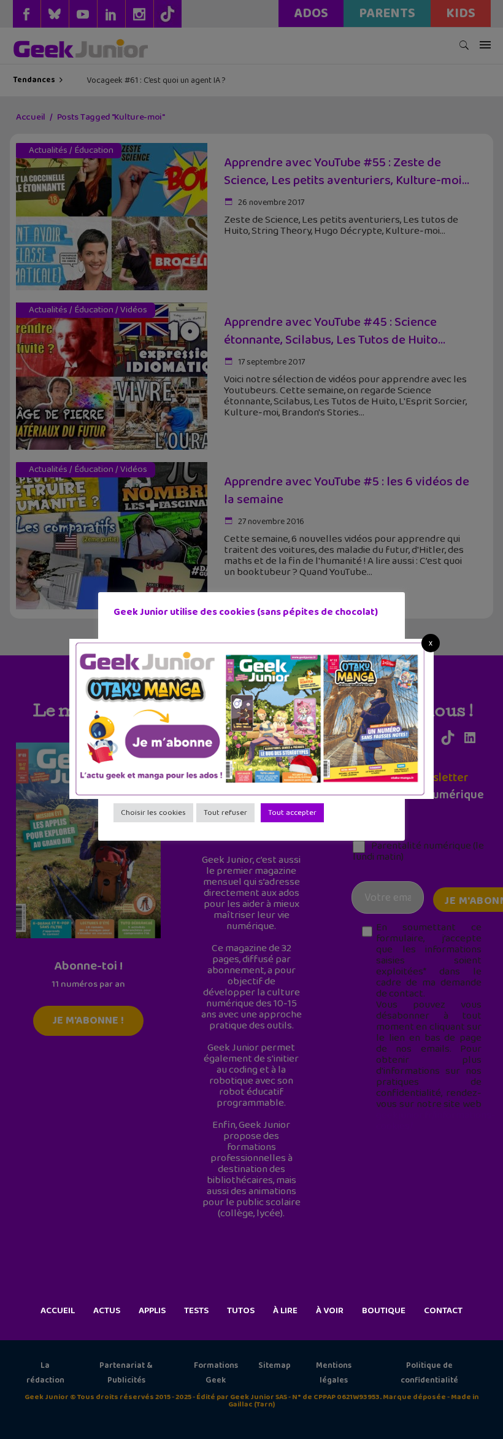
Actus (106, 1310)
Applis (152, 1310)
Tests (196, 1310)
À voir (330, 1310)
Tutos (241, 1310)
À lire (285, 1310)
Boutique (383, 1310)
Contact (443, 1310)
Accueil (57, 1310)
